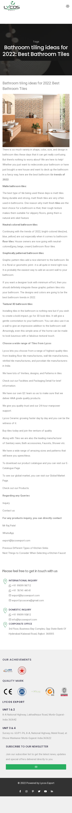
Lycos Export (47, 783)
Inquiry (6, 503)
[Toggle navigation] (67, 6)
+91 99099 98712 (21, 585)
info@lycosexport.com (24, 619)
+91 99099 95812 (21, 614)
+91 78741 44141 (21, 590)
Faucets (46, 443)
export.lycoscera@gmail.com (27, 600)
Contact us (9, 510)
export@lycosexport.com (25, 595)
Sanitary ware (13, 443)
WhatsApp (8, 533)
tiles (57, 203)
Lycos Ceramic (11, 418)
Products (24, 488)
